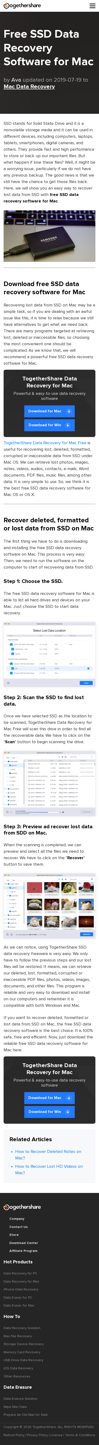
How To (12, 1316)
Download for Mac (45, 411)
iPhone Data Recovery (21, 1289)
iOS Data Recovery (18, 1368)
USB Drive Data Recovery (23, 1360)
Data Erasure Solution (20, 1398)
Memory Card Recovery (22, 1352)
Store (14, 1235)
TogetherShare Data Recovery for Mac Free (45, 443)
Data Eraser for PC (18, 1297)
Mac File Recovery (18, 1336)
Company (16, 1218)
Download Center (23, 1243)
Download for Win (45, 425)
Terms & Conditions (80, 1435)
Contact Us (18, 1227)
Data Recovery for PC (20, 1273)
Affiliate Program (23, 1251)
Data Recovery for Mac (21, 1281)
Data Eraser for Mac (19, 1305)
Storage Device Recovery (24, 1344)
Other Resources (17, 1376)
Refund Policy (14, 1435)
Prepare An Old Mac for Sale (26, 1414)
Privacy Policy (37, 1435)
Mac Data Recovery (29, 87)
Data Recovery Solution (22, 1328)
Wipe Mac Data (15, 1407)
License (56, 1435)
